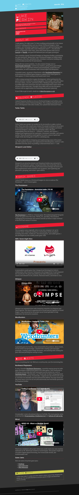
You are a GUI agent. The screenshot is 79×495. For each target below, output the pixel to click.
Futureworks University (23, 66)
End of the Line (23, 466)
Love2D (17, 52)
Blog (62, 4)
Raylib (25, 52)
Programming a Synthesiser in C (35, 416)
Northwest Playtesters (53, 72)
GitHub (17, 34)
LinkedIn (18, 32)
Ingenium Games (20, 374)
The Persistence (20, 215)
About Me (57, 4)
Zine (27, 489)
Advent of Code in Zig (56, 416)
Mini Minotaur (23, 467)
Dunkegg (21, 464)
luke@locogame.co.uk (20, 31)
